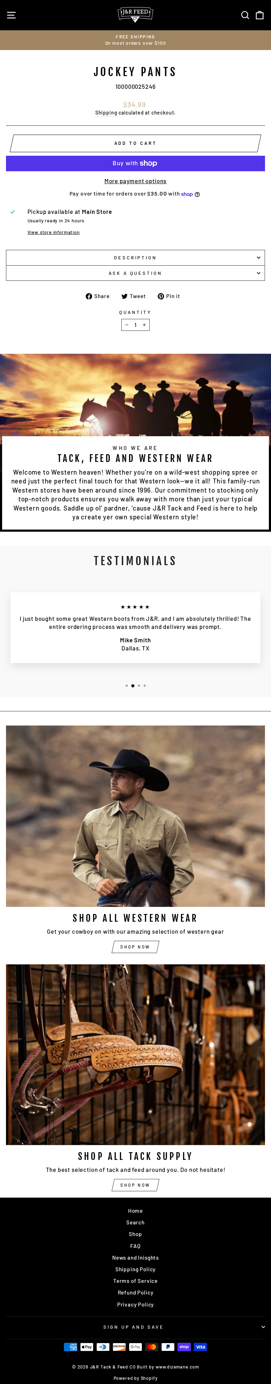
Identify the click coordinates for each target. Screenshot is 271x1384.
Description (135, 257)
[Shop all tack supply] (135, 1054)
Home (135, 1210)
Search (135, 1222)
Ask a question (136, 273)
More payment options (135, 180)
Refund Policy (135, 1292)
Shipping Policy (135, 1269)
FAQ (135, 1246)
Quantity (135, 312)
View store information (54, 232)
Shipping (106, 113)
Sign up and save (133, 1327)
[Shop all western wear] (135, 816)
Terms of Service (135, 1281)
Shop (135, 1234)
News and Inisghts (135, 1257)
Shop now (135, 946)
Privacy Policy (135, 1304)
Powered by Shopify (136, 1378)
